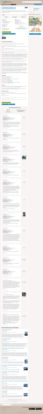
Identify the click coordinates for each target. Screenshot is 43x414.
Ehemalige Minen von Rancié (5, 95)
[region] (35, 22)
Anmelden (40, 4)
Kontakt (2, 409)
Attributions (30, 25)
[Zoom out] (40, 19)
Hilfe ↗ (9, 4)
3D (40, 25)
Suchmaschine (19, 399)
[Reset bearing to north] (40, 21)
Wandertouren (6, 4)
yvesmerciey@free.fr (36, 8)
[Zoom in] (40, 18)
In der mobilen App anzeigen (6, 102)
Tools (2, 4)
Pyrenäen (20, 20)
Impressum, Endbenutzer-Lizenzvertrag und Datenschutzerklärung (7, 408)
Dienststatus (19, 412)
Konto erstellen (36, 4)
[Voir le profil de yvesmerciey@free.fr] (31, 10)
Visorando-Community (4, 410)
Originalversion (38, 14)
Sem (19, 21)
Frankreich (18, 19)
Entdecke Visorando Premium (20, 28)
